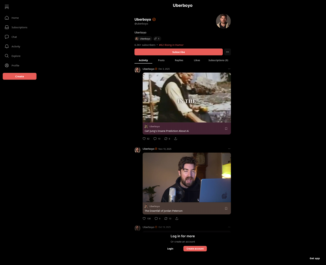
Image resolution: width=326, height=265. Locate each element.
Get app (315, 258)
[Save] (226, 128)
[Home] (7, 7)
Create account (195, 248)
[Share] (175, 138)
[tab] (143, 60)
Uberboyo (148, 69)
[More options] (229, 69)
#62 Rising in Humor (171, 44)
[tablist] (182, 60)
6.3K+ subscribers (144, 44)
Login (170, 248)
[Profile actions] (227, 52)
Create (19, 76)
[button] (20, 18)
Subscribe (178, 52)
